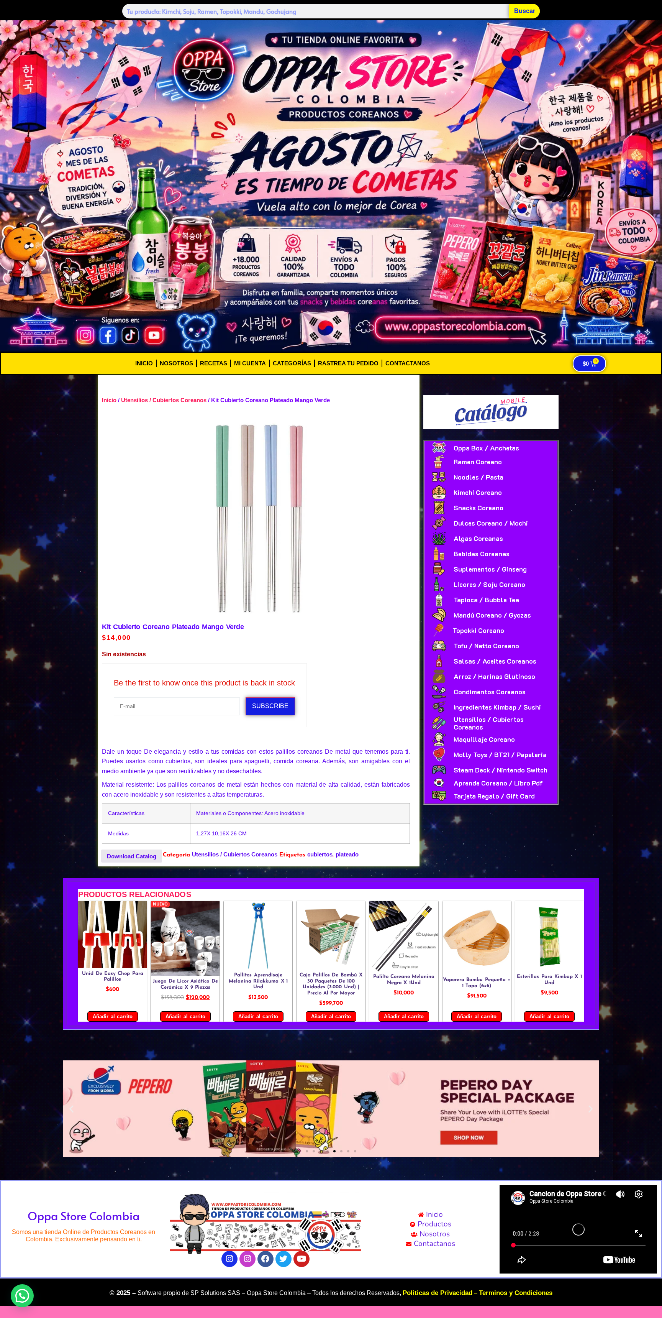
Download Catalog (131, 856)
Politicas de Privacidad (437, 1293)
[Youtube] (301, 1259)
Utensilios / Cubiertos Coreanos (163, 400)
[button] (71, 1109)
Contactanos (407, 363)
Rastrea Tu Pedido (348, 363)
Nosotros (176, 363)
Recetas (213, 363)
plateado (347, 854)
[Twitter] (283, 1259)
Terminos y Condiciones (515, 1293)
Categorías (292, 363)
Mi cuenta (250, 363)
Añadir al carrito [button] (113, 1016)
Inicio (144, 363)
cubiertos (320, 854)
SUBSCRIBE (270, 706)
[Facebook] (265, 1259)
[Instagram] (229, 1259)
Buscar (524, 11)
